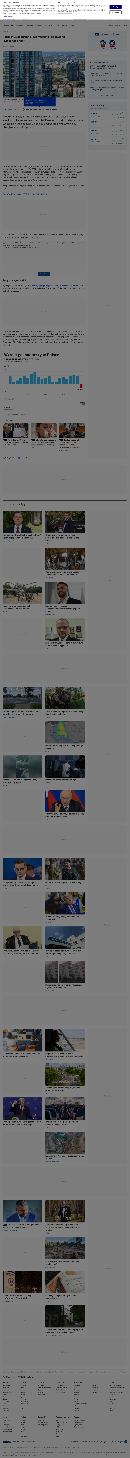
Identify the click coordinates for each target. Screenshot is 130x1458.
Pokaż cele (115, 12)
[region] (65, 10)
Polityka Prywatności (8, 16)
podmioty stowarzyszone (32, 5)
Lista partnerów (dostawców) (65, 13)
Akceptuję (115, 7)
